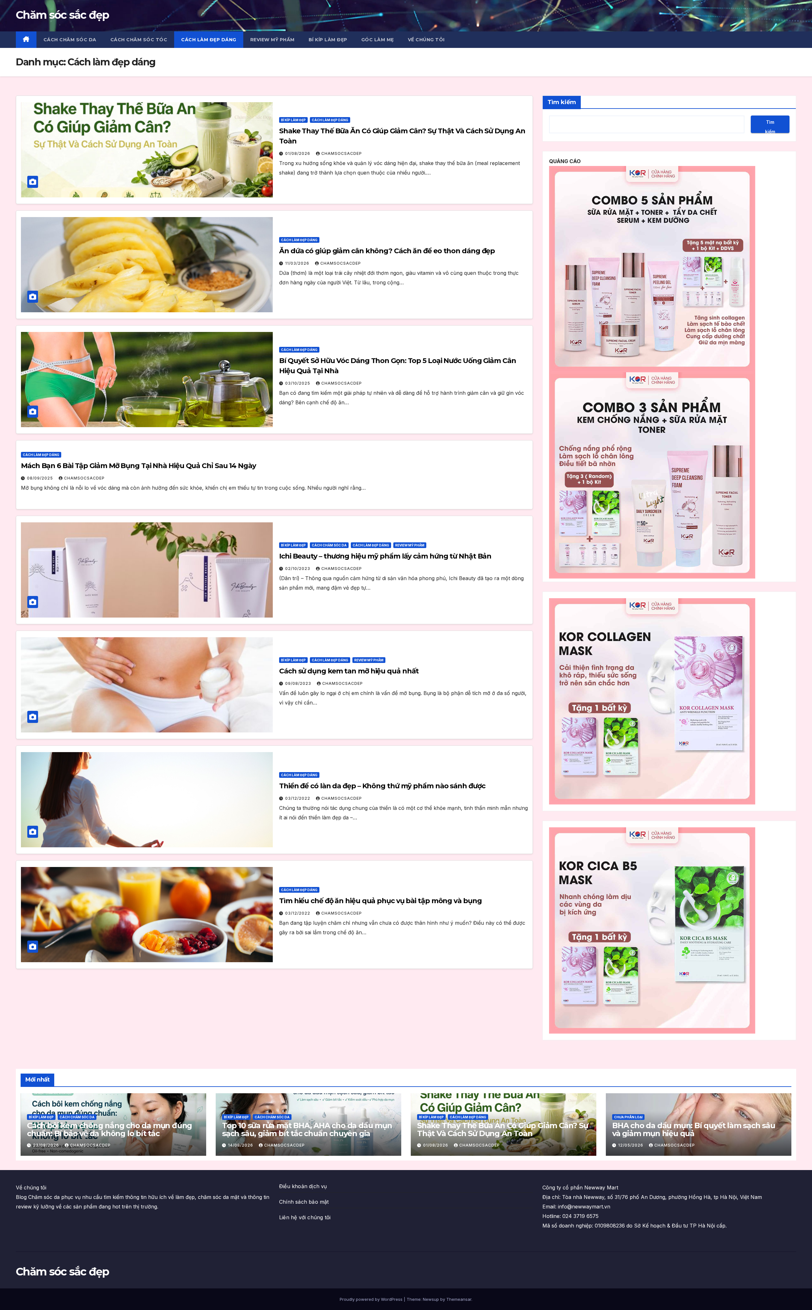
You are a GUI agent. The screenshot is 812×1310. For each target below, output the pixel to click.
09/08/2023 (298, 683)
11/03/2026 (298, 263)
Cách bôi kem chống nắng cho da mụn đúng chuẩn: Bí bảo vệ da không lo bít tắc (109, 1129)
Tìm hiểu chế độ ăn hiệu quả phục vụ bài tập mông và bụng (380, 900)
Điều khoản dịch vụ (303, 1186)
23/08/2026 (46, 1145)
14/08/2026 (241, 1145)
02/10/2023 (298, 568)
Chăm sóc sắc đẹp (62, 15)
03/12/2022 (298, 798)
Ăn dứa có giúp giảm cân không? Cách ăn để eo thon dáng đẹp (387, 251)
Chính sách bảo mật (304, 1202)
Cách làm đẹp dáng (208, 40)
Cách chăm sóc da (69, 40)
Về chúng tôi (426, 40)
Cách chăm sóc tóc (138, 40)
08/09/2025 (40, 478)
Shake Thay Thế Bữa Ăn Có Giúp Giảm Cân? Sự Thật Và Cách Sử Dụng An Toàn (502, 1129)
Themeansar (458, 1299)
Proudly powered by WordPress (372, 1299)
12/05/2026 (631, 1145)
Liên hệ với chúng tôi (305, 1217)
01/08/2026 (298, 153)
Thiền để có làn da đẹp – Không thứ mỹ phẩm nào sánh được (382, 786)
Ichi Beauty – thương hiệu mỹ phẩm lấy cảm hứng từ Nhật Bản (385, 556)
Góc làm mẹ (377, 40)
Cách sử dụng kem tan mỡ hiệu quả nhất (349, 671)
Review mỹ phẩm (272, 40)
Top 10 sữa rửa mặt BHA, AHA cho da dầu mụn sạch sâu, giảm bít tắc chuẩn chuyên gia (307, 1129)
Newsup (431, 1299)
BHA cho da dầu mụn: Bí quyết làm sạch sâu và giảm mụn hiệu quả (693, 1129)
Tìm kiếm (561, 102)
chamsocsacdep (341, 153)
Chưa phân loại (628, 1117)
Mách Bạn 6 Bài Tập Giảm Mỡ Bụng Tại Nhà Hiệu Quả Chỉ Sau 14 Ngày (138, 465)
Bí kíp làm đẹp (328, 40)
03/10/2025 (298, 383)
